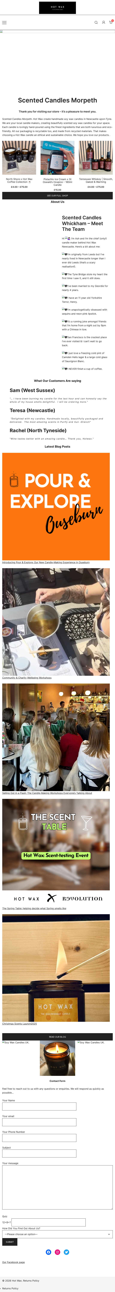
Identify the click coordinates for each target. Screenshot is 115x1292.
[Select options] (19, 158)
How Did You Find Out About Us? (21, 1228)
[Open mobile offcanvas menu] (4, 22)
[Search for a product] (96, 22)
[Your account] (103, 22)
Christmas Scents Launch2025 (19, 1023)
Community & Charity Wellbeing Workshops (27, 677)
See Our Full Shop (57, 195)
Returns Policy (10, 1288)
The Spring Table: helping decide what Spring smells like (34, 908)
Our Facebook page (13, 1262)
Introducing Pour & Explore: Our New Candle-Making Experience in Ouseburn (46, 562)
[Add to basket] (57, 158)
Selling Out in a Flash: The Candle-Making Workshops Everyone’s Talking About (47, 793)
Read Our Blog (57, 1037)
